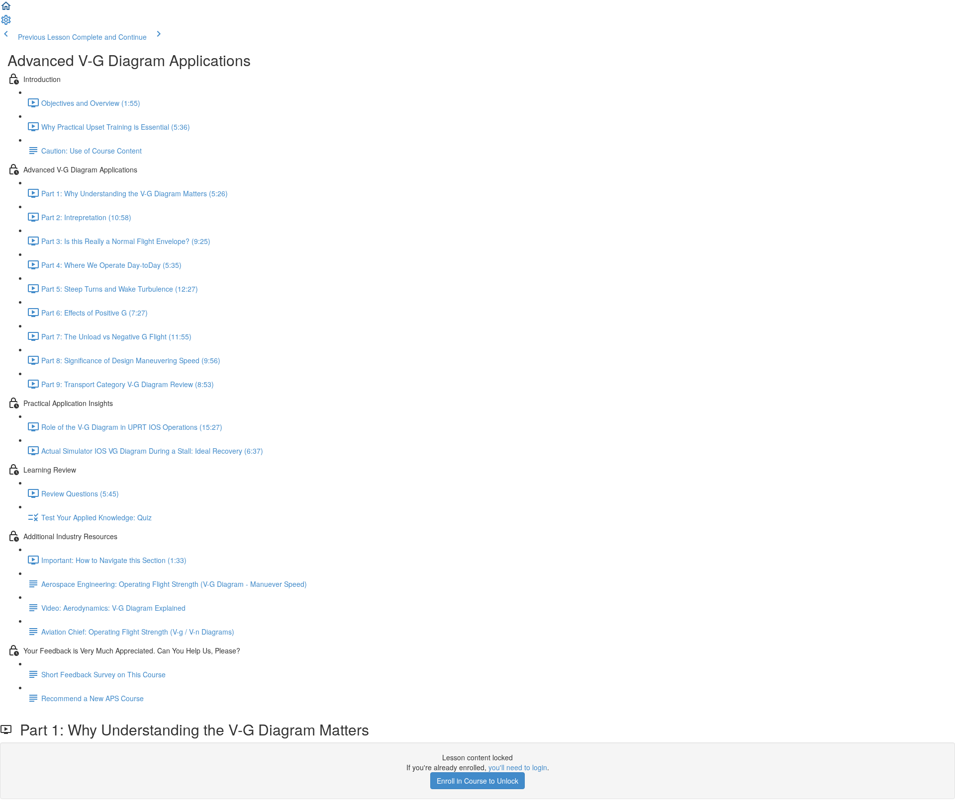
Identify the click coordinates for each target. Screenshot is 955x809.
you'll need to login (517, 767)
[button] (6, 9)
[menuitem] (6, 23)
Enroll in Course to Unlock (477, 781)
